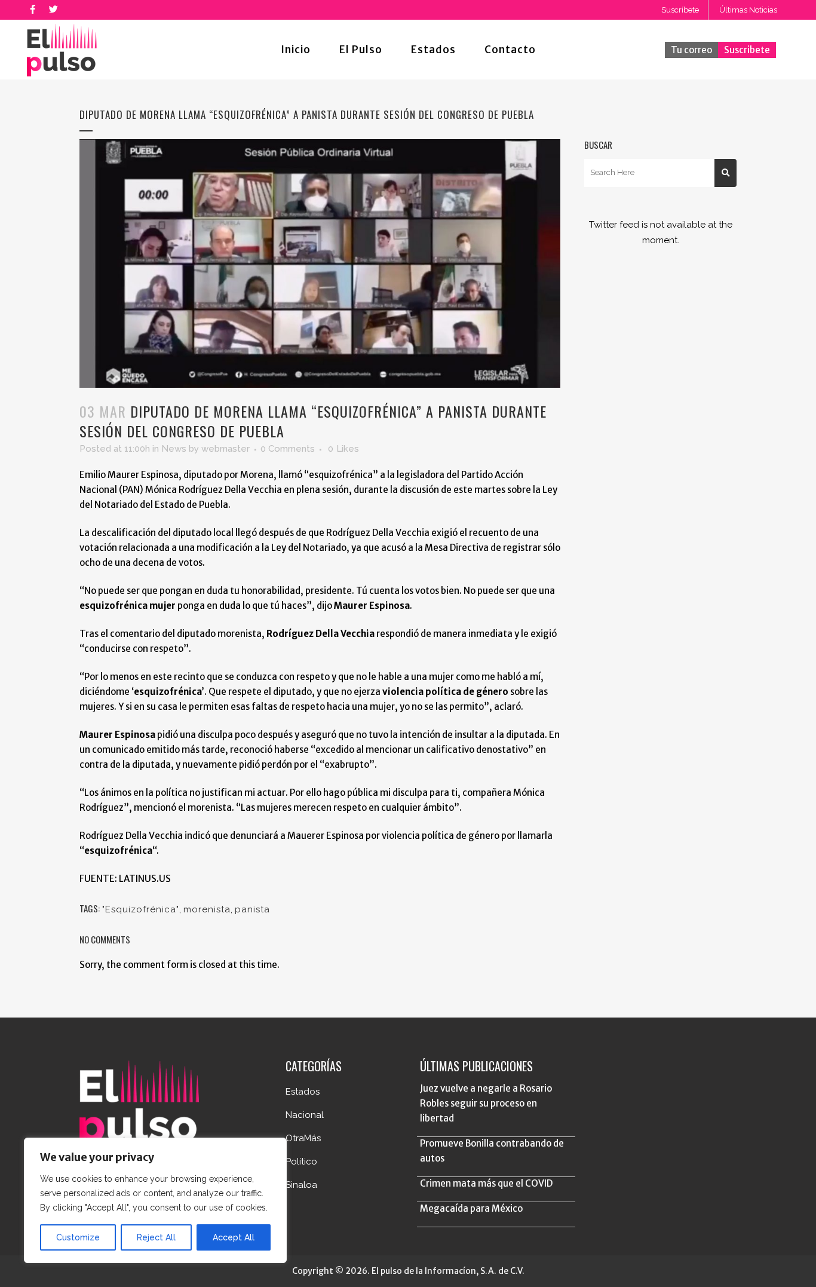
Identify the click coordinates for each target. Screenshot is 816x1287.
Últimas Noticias (748, 9)
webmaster (225, 448)
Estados (303, 1091)
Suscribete (747, 50)
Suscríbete (680, 9)
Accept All (233, 1237)
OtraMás (303, 1138)
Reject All (156, 1237)
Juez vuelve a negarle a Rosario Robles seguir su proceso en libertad (486, 1103)
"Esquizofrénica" (140, 909)
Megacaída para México (471, 1208)
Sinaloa (301, 1184)
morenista (207, 909)
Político (301, 1161)
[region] (155, 1200)
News (173, 448)
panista (252, 909)
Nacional (305, 1115)
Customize (78, 1237)
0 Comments (287, 448)
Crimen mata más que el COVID (486, 1183)
